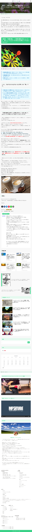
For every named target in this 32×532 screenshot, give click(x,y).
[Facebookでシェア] (4, 207)
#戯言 (9, 211)
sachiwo (3, 216)
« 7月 (3, 367)
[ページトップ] (30, 530)
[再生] (2, 394)
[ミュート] (28, 394)
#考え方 (12, 211)
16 (27, 361)
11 (8, 361)
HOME (3, 13)
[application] (16, 386)
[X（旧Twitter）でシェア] (2, 207)
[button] (16, 409)
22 (23, 363)
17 (4, 363)
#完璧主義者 (6, 211)
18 (8, 363)
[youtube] (5, 350)
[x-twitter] (3, 350)
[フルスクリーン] (29, 394)
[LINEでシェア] (11, 207)
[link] (7, 246)
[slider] (15, 416)
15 (23, 361)
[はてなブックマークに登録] (7, 207)
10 (4, 361)
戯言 (10, 10)
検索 (3, 339)
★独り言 (7, 10)
